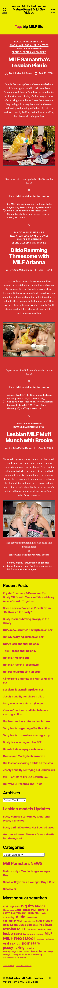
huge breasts (44, 920)
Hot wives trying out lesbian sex (23, 636)
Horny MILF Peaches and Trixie (22, 783)
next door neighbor (45, 939)
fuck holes (30, 401)
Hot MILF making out (16, 657)
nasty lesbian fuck (22, 569)
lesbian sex (44, 929)
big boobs (15, 906)
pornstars (31, 943)
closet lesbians (44, 395)
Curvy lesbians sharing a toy (21, 643)
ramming (30, 948)
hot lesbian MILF (12, 920)
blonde (40, 906)
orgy (18, 944)
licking (18, 934)
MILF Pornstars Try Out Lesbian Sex (25, 776)
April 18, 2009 (46, 448)
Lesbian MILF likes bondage (24, 966)
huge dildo (12, 207)
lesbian (45, 924)
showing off (13, 408)
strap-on (26, 955)
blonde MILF (29, 909)
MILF (48, 934)
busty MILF (34, 913)
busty (6, 912)
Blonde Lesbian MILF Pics (28, 427)
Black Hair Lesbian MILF (29, 41)
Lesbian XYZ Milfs (8, 966)
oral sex (9, 943)
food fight (29, 566)
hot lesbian (32, 918)
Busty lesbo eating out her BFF (22, 742)
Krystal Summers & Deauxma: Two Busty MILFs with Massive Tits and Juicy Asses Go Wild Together (28, 597)
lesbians (32, 929)
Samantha (12, 214)
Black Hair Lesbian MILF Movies (29, 45)
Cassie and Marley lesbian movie (24, 756)
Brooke (33, 562)
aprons (10, 562)
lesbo (8, 933)
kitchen (40, 566)
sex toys (48, 951)
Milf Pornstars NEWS (22, 863)
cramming (8, 917)
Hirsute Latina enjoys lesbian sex (24, 749)
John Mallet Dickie (22, 73)
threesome (35, 408)
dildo (24, 398)
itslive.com (10, 924)
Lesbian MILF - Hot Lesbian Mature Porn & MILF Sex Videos (29, 9)
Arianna (11, 395)
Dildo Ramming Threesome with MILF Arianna (29, 256)
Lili (24, 934)
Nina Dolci (9, 889)
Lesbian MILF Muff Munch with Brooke (29, 437)
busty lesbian (18, 913)
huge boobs (29, 921)
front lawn (40, 204)
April (5, 906)
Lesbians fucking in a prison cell (23, 689)
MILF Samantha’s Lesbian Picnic (29, 62)
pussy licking (14, 947)
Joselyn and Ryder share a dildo (23, 696)
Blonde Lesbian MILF (29, 48)
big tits (27, 906)
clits (43, 913)
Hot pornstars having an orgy (21, 671)
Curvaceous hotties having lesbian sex (27, 630)
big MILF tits (13, 204)
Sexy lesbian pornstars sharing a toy (26, 735)
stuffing (23, 214)
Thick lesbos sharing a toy (19, 650)
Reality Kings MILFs (12, 951)
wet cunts (19, 217)
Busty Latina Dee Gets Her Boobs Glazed (29, 827)
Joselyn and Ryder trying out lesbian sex (29, 770)
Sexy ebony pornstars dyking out (24, 703)
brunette (43, 909)
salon (26, 951)
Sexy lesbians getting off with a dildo (26, 728)
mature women (35, 934)
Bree (32, 395)
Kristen (40, 401)
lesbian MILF (22, 405)
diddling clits (14, 398)
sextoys (6, 955)
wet (35, 569)
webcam (22, 958)
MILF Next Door (38, 210)
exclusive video (15, 401)
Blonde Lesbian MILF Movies (29, 52)
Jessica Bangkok (28, 207)
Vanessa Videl (9, 958)
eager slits (43, 562)
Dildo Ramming (36, 398)
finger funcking (15, 566)
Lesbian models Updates (26, 808)
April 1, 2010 (45, 270)
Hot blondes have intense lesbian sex (26, 721)
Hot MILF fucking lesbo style (21, 664)
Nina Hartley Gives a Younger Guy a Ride (29, 882)
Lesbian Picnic (22, 210)
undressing (34, 214)
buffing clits (27, 204)
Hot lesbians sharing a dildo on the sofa (28, 763)
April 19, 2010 (45, 73)
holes (49, 204)
